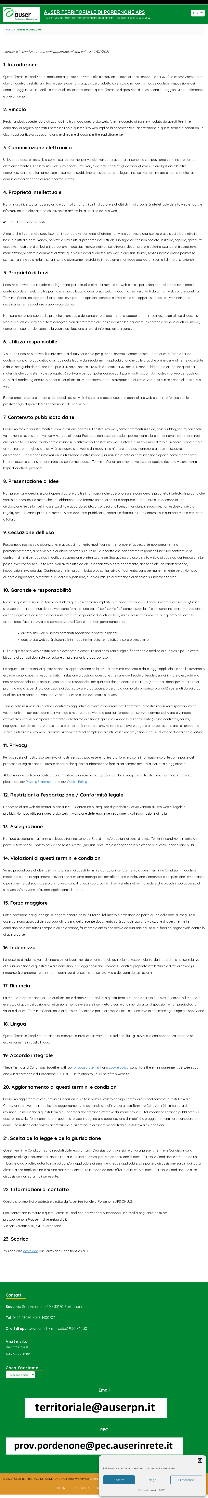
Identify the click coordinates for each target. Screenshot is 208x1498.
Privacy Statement (40, 782)
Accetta (119, 1480)
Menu (196, 13)
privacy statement (87, 1067)
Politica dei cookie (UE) (92, 1487)
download (30, 1251)
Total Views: (14, 1354)
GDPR (162, 1490)
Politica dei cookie (147, 1490)
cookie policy (119, 1067)
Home (9, 29)
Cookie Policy (77, 782)
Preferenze (186, 1480)
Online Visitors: (16, 1347)
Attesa (94, 1478)
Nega (152, 1480)
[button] (200, 1460)
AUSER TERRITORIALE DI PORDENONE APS (94, 12)
